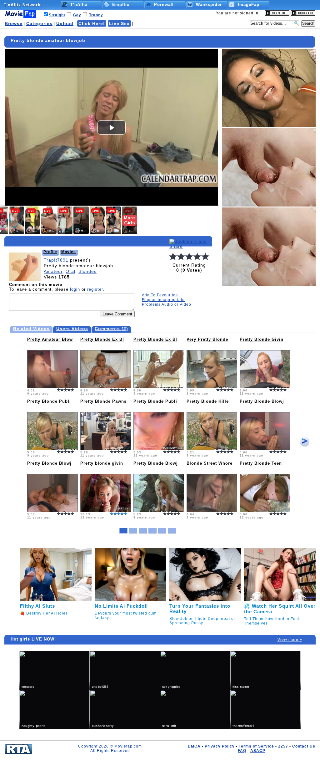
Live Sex (119, 23)
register (95, 289)
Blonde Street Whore (209, 463)
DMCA (194, 746)
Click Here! (91, 23)
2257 (283, 746)
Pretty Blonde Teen (261, 463)
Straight (57, 15)
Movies (68, 252)
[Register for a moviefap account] (303, 14)
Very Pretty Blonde (207, 339)
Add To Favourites (160, 295)
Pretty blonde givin (101, 463)
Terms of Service (256, 746)
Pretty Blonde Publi (49, 401)
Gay (77, 15)
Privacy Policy (220, 746)
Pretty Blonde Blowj (262, 401)
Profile (50, 252)
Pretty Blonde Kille (208, 401)
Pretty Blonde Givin (261, 339)
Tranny (96, 15)
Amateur (53, 271)
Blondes (87, 271)
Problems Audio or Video (166, 304)
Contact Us (303, 746)
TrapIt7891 (56, 260)
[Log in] (277, 14)
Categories (39, 23)
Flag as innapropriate (163, 300)
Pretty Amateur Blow (50, 339)
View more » (290, 639)
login (75, 289)
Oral (70, 271)
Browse (13, 23)
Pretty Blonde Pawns (103, 401)
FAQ (242, 750)
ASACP (257, 750)
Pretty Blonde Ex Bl (102, 339)
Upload (64, 23)
